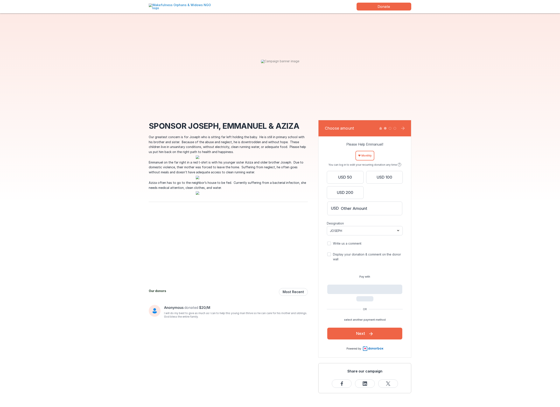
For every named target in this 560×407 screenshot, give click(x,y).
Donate (384, 6)
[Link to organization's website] (183, 6)
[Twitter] (388, 383)
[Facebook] (342, 383)
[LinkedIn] (365, 383)
